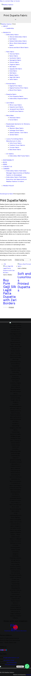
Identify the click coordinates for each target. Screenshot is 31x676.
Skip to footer (15, 1)
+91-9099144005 (10, 664)
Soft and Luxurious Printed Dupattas (24, 282)
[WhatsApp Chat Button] (27, 666)
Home (2, 194)
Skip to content (5, 1)
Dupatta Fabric (9, 194)
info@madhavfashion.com (11, 657)
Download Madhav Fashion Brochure (16, 631)
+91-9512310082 (12, 662)
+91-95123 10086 (8, 660)
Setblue (28, 675)
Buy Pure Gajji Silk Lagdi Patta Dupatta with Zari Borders (9, 291)
